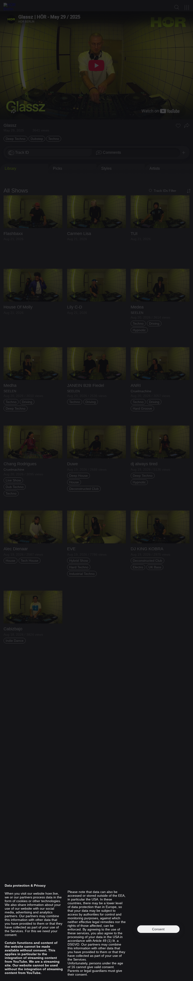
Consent (158, 929)
